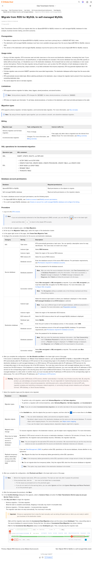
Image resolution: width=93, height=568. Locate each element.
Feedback (49, 557)
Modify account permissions (48, 199)
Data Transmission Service (15, 10)
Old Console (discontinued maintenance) (42, 10)
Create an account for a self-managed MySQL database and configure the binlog (54, 202)
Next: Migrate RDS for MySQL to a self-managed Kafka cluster (74, 549)
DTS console (16, 212)
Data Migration (57, 10)
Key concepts (74, 110)
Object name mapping (69, 421)
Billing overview (82, 136)
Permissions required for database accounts (51, 263)
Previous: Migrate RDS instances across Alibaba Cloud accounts (19, 549)
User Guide (27, 10)
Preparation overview (69, 307)
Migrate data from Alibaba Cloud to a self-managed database (18, 12)
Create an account (31, 199)
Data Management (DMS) (34, 449)
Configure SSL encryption (43, 287)
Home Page (4, 10)
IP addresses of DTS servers (47, 374)
